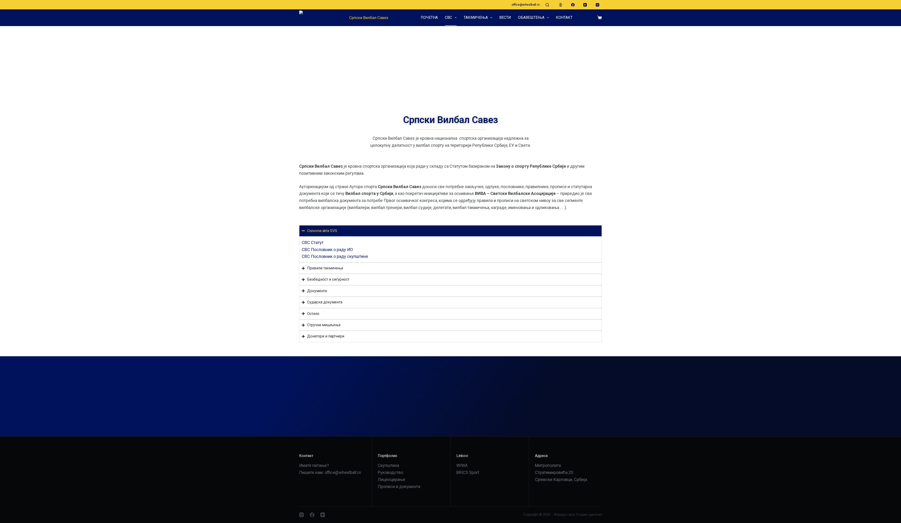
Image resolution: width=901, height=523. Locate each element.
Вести (505, 17)
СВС (448, 17)
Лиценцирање (391, 479)
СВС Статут (313, 242)
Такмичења (476, 17)
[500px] (560, 4)
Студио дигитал (589, 514)
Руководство (390, 472)
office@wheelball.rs (526, 4)
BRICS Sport (467, 472)
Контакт (564, 17)
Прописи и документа (399, 486)
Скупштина (388, 465)
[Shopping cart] (599, 17)
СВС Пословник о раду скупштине (335, 256)
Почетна (429, 17)
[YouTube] (585, 4)
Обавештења (531, 17)
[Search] (547, 5)
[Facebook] (573, 4)
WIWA (462, 465)
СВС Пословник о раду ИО (327, 249)
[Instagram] (597, 4)
